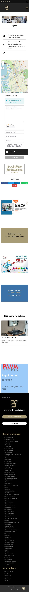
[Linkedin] (9, 2)
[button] (27, 8)
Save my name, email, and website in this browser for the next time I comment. (14, 145)
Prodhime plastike (10, 474)
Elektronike (8, 534)
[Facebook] (1, 2)
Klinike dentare (9, 512)
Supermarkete (9, 448)
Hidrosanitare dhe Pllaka (12, 520)
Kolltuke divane (9, 509)
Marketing (8, 498)
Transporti (8, 444)
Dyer (6, 547)
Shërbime (8, 457)
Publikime (8, 572)
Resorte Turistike (9, 470)
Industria (7, 514)
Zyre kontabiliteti (10, 437)
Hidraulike (4, 330)
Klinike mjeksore (9, 510)
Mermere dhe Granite (11, 496)
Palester (7, 486)
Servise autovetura (10, 462)
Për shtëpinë (8, 481)
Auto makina (8, 557)
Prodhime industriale (11, 475)
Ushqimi (7, 440)
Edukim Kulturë (9, 538)
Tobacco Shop (9, 446)
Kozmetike (8, 501)
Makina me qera (9, 499)
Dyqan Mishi (8, 546)
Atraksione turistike (10, 558)
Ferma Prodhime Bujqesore (12, 527)
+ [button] (2, 62)
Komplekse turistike (10, 505)
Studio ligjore (9, 450)
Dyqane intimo (9, 542)
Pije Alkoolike (9, 477)
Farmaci (7, 531)
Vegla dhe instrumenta (11, 438)
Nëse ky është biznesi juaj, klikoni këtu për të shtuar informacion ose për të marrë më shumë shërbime (14, 169)
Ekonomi (7, 576)
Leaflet (9, 92)
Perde (7, 479)
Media (7, 574)
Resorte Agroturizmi (10, 472)
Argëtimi (7, 562)
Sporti (7, 453)
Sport (6, 571)
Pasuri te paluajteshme (11, 483)
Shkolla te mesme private (12, 455)
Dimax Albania (6, 333)
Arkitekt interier (9, 560)
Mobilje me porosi (10, 494)
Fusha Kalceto (9, 523)
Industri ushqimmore (11, 516)
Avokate (7, 555)
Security (7, 464)
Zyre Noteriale (9, 435)
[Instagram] (3, 2)
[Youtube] (5, 2)
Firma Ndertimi (9, 525)
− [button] (2, 64)
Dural (6, 549)
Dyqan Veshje (9, 544)
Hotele (7, 518)
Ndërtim (7, 490)
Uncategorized (9, 569)
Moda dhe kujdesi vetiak (12, 492)
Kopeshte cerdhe (9, 503)
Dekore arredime (9, 551)
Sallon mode (8, 466)
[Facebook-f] (11, 587)
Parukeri (7, 485)
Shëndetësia (8, 459)
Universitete (8, 442)
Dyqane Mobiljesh (10, 540)
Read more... (21, 342)
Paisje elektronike (10, 488)
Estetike (7, 533)
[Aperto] (15, 74)
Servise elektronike (10, 461)
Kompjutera (8, 507)
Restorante (8, 468)
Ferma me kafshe (10, 529)
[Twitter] (7, 2)
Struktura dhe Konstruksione (13, 451)
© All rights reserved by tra (14, 584)
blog (6, 578)
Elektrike (7, 536)
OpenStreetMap (19, 92)
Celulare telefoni (9, 553)
